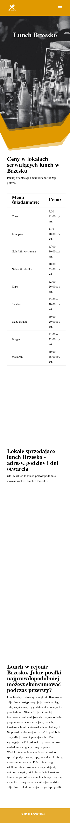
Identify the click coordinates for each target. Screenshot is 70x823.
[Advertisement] (35, 81)
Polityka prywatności (32, 814)
